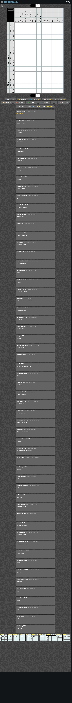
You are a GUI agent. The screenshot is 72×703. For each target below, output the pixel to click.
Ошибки (48, 99)
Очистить (20, 102)
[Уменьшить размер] (52, 102)
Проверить (23, 99)
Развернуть (45, 102)
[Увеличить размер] (55, 102)
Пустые (36, 99)
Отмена (32, 102)
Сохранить (11, 99)
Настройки (64, 102)
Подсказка (61, 99)
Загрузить (8, 102)
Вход (68, 2)
